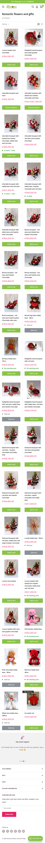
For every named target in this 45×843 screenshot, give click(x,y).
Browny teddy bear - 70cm (9, 360)
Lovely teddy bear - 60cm (34, 538)
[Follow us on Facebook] (3, 831)
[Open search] (33, 7)
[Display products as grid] (38, 24)
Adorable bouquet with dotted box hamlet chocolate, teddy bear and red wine (10, 139)
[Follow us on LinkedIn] (23, 831)
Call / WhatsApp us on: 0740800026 (22, 1)
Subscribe (9, 814)
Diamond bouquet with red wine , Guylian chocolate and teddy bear (10, 451)
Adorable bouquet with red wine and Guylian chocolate (33, 138)
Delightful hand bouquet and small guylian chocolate (33, 52)
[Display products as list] (42, 24)
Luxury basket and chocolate (9, 51)
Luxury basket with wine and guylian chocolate (11, 630)
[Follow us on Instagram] (11, 831)
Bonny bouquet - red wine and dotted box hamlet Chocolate (32, 232)
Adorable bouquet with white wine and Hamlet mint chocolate (10, 232)
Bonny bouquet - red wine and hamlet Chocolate (9, 275)
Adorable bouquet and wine (10, 94)
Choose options (11, 107)
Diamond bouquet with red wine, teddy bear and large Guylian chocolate (11, 540)
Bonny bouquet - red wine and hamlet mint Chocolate (32, 275)
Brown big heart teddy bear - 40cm (33, 316)
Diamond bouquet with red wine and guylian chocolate (33, 450)
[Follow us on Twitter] (7, 831)
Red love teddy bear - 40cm (32, 671)
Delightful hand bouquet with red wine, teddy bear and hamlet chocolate (11, 404)
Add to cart (11, 65)
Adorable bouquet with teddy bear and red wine (11, 185)
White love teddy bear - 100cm (10, 714)
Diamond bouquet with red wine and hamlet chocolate (10, 495)
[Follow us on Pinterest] (15, 831)
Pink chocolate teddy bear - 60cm (9, 671)
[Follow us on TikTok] (19, 831)
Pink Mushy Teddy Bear (33, 629)
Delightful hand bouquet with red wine (33, 360)
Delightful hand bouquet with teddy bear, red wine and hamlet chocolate (34, 404)
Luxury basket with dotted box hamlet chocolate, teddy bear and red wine (32, 584)
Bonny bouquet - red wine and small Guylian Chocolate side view (10, 317)
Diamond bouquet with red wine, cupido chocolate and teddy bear (33, 496)
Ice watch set (29, 713)
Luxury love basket (9, 581)
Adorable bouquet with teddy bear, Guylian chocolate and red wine (33, 186)
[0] (41, 7)
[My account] (37, 7)
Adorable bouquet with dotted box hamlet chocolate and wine (33, 95)
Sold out (34, 330)
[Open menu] (3, 7)
